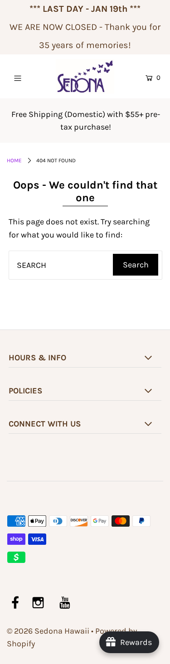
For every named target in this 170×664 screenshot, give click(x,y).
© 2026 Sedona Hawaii (48, 631)
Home (14, 160)
